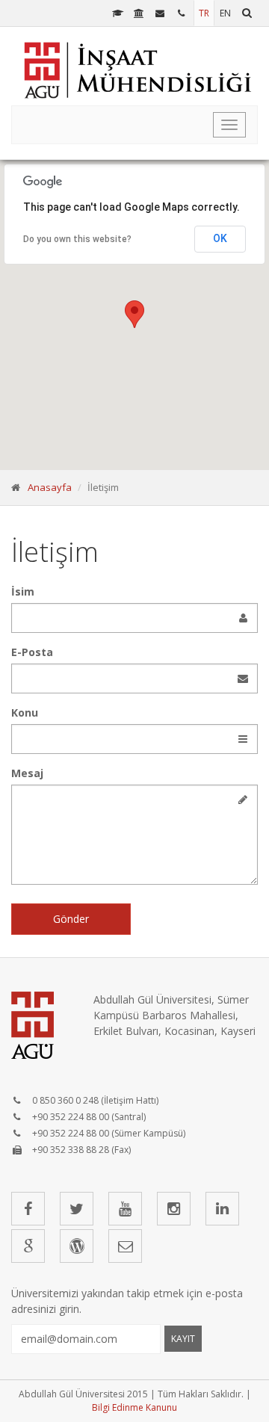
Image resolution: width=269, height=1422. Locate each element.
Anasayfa (50, 487)
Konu (24, 712)
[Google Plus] (28, 1246)
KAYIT (183, 1338)
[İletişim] (183, 13)
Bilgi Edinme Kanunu (134, 1407)
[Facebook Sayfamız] (28, 1208)
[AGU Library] (139, 13)
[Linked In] (222, 1208)
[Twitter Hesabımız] (76, 1208)
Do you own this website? (77, 239)
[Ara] (247, 13)
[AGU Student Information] (118, 13)
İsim (22, 591)
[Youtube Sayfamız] (125, 1208)
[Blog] (76, 1246)
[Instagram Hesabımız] (174, 1208)
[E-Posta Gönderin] (125, 1246)
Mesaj (27, 773)
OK (220, 238)
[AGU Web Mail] (161, 13)
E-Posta (32, 652)
